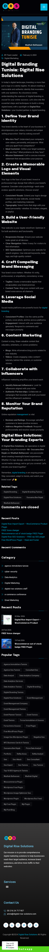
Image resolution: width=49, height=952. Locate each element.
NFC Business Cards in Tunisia (16, 743)
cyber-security (11, 571)
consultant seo (32, 670)
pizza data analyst (33, 748)
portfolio (7, 754)
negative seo (39, 737)
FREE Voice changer (10, 530)
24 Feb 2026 (6, 630)
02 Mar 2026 (20, 616)
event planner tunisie (12, 715)
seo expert (8, 765)
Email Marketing (12, 600)
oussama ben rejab (35, 497)
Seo (5, 759)
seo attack (17, 759)
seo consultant (33, 759)
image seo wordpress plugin (16, 737)
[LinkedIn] (11, 925)
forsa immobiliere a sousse (32, 720)
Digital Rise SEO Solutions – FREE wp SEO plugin (23, 537)
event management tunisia (15, 709)
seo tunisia (23, 765)
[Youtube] (36, 925)
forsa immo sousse (12, 726)
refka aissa (22, 754)
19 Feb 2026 (19, 640)
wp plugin (26, 804)
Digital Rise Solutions (27, 934)
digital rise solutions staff (16, 589)
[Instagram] (17, 925)
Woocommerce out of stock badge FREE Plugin (22, 533)
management (23, 414)
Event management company (16, 704)
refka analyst (37, 754)
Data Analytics (11, 577)
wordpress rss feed (33, 799)
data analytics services (13, 681)
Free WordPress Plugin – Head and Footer (20, 540)
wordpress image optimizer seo (17, 793)
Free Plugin (31, 726)
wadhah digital (31, 776)
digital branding (18, 472)
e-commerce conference (15, 594)
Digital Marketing (11, 58)
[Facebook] (5, 925)
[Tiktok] (30, 925)
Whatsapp (24, 949)
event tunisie (9, 720)
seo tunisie (38, 765)
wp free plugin (10, 804)
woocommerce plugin (13, 782)
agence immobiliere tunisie (16, 566)
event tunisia (32, 715)
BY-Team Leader (11, 55)
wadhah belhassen (11, 503)
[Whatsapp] (24, 925)
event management (35, 698)
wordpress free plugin (13, 787)
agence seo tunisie (12, 670)
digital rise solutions (12, 497)
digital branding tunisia (32, 492)
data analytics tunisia (13, 687)
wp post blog (9, 810)
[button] (7, 887)
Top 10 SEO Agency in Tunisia (16, 771)
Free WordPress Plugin (13, 731)
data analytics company (29, 676)
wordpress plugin (11, 799)
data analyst (9, 676)
